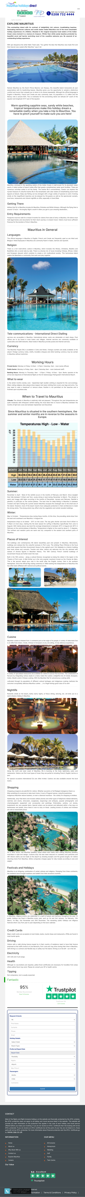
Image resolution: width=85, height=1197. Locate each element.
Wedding (50, 1150)
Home (10, 1143)
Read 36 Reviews (24, 994)
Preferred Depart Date (17, 1049)
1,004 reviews (61, 1004)
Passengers (14, 1071)
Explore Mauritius (14, 1157)
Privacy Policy (70, 1192)
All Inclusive (51, 1143)
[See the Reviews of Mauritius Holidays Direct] (24, 13)
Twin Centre (51, 1160)
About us (11, 1146)
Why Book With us (14, 1150)
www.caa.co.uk (14, 1132)
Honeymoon (51, 1146)
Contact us (12, 1153)
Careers (11, 1160)
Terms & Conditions (52, 1192)
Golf (48, 1153)
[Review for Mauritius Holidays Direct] (42, 1176)
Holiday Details (15, 1038)
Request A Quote (16, 1016)
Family (49, 1157)
